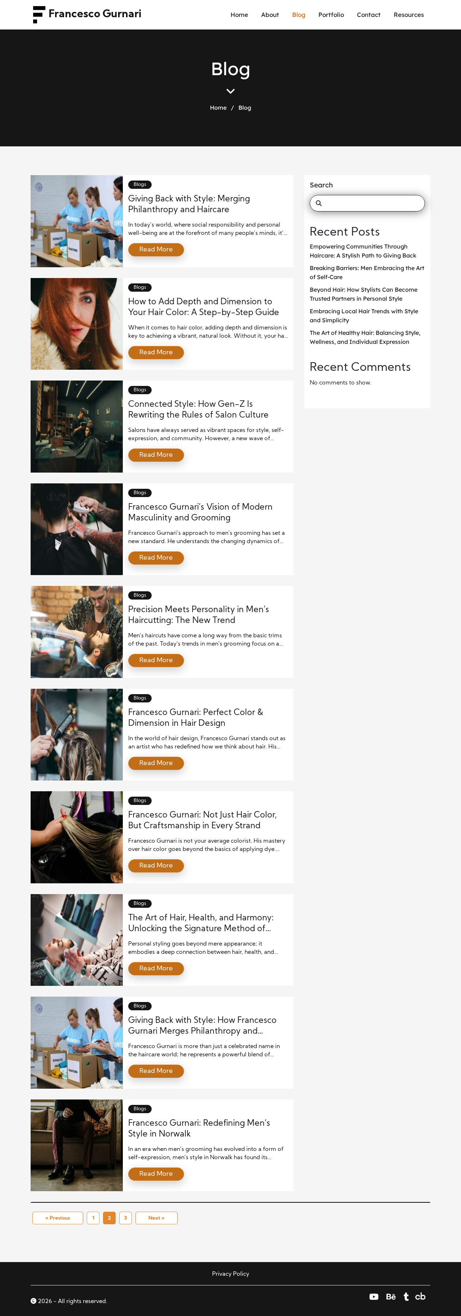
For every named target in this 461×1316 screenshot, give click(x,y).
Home (239, 14)
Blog (298, 14)
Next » (156, 1218)
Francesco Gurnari (95, 14)
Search (321, 185)
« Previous (57, 1218)
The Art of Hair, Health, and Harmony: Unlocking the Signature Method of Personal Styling (201, 929)
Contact (369, 14)
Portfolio (331, 14)
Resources (409, 14)
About (270, 14)
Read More (156, 249)
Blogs (140, 184)
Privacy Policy (230, 1274)
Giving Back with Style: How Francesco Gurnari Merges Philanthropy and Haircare (202, 1032)
